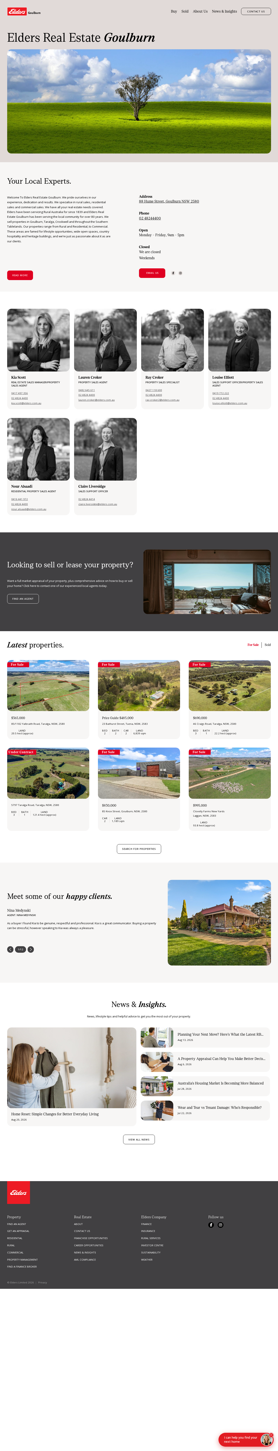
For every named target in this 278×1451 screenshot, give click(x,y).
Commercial (15, 1252)
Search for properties (139, 848)
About (78, 1224)
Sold (185, 11)
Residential (14, 1238)
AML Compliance (85, 1259)
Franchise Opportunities (91, 1238)
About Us (200, 11)
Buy (174, 11)
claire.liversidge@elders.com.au (97, 504)
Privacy (42, 1282)
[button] (152, 273)
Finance (146, 1224)
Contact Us (256, 11)
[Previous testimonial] (10, 949)
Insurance (148, 1231)
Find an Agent (23, 598)
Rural (11, 1245)
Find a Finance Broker (22, 1266)
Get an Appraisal (18, 1231)
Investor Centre (152, 1245)
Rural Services (151, 1238)
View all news (138, 1139)
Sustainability (151, 1252)
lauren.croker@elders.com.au (96, 399)
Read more (20, 275)
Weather (146, 1259)
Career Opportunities (88, 1245)
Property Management (22, 1259)
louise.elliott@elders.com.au (229, 403)
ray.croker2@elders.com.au (162, 399)
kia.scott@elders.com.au (26, 403)
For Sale (253, 645)
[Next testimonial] (31, 949)
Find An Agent (16, 1224)
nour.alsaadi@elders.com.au (28, 509)
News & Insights (224, 11)
